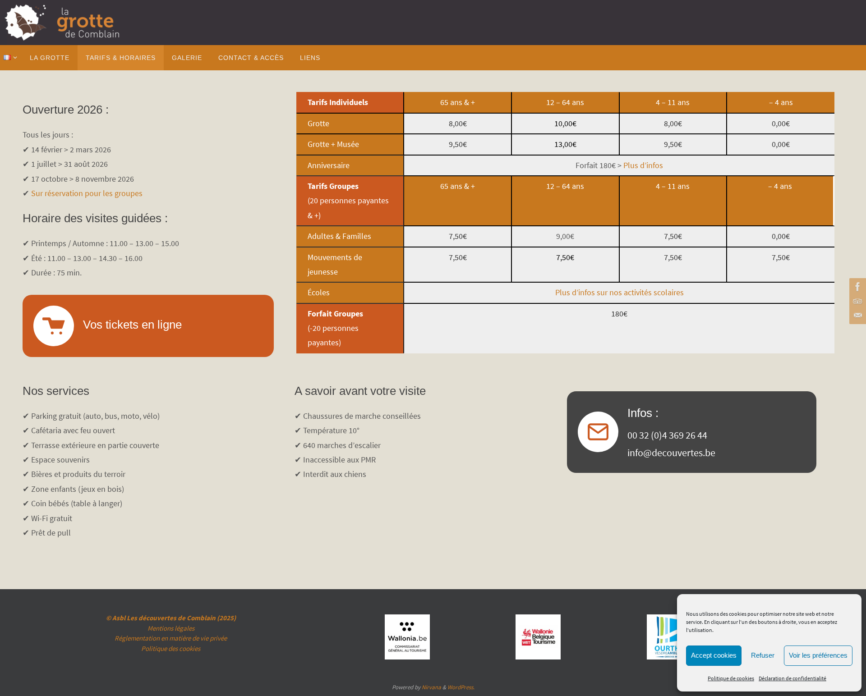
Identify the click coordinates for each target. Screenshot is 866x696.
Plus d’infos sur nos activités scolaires (619, 292)
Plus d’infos (643, 165)
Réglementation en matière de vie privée (171, 638)
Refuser (762, 655)
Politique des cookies (170, 648)
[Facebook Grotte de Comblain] (856, 286)
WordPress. (460, 687)
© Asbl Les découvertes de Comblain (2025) (171, 618)
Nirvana (431, 687)
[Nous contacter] (856, 315)
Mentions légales (170, 628)
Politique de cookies (731, 678)
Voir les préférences (818, 655)
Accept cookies (714, 655)
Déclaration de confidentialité (792, 678)
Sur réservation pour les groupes (87, 193)
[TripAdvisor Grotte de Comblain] (856, 301)
